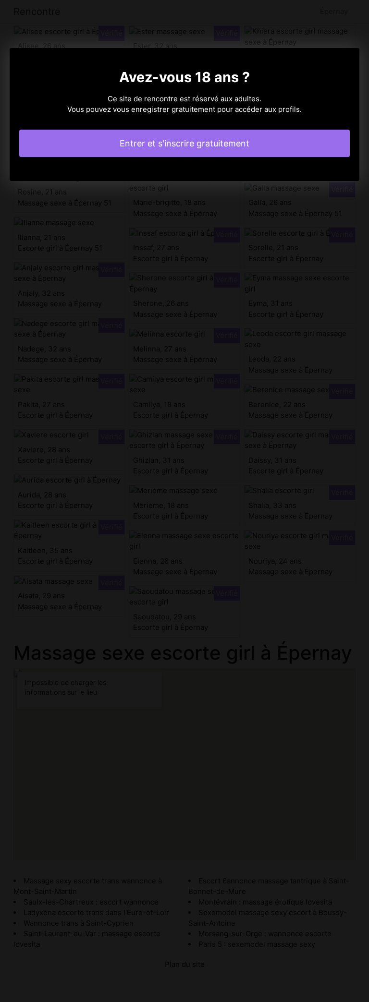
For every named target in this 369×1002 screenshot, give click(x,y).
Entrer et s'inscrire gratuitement (184, 143)
